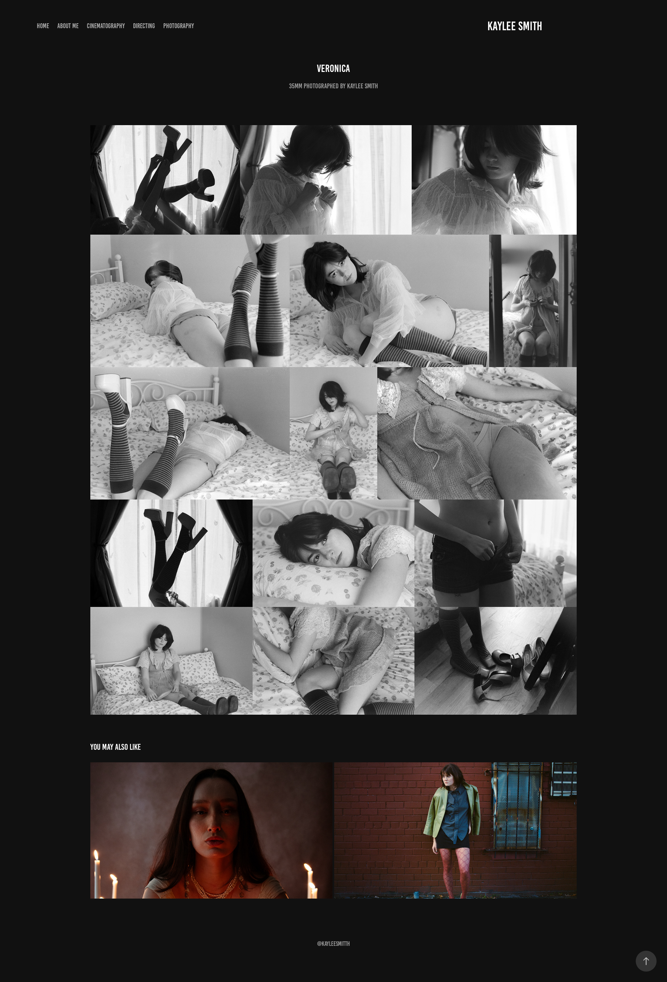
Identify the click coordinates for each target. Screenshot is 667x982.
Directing (144, 26)
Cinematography (106, 26)
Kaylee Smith (514, 26)
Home (43, 26)
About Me (68, 26)
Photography (178, 26)
